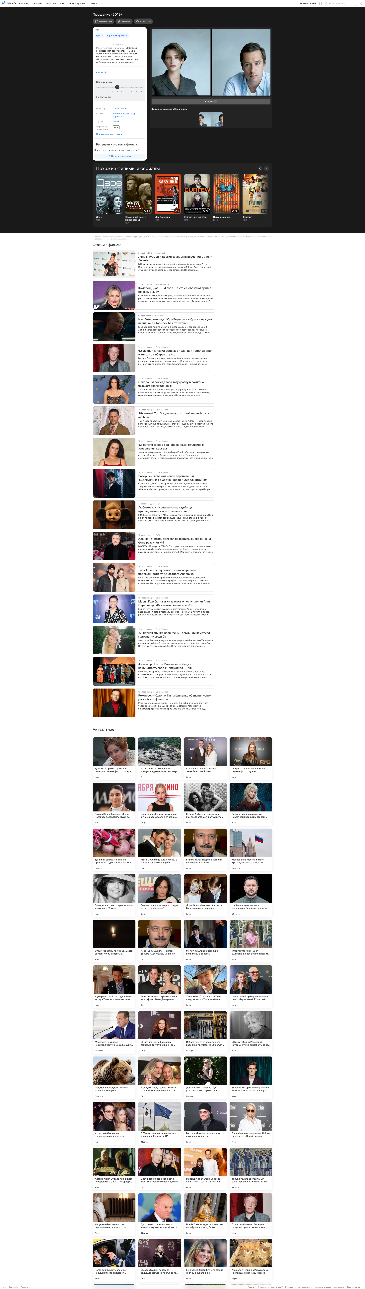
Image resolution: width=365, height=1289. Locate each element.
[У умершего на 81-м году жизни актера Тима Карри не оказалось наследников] (114, 986)
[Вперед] (266, 168)
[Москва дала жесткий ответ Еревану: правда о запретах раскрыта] (251, 850)
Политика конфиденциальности (298, 1287)
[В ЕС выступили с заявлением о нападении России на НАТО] (159, 1123)
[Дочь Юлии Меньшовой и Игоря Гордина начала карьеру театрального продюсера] (205, 895)
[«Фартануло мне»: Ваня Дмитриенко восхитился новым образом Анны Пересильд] (251, 941)
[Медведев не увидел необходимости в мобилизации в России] (114, 1032)
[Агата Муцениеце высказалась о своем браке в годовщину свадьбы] (159, 850)
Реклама (24, 1287)
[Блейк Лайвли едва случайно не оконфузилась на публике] (205, 1214)
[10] (141, 91)
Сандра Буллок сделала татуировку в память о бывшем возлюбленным (171, 383)
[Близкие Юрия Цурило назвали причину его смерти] (205, 850)
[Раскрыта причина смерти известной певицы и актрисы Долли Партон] (251, 804)
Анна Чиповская (121, 113)
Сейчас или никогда (195, 217)
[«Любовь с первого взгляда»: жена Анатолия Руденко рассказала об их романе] (205, 758)
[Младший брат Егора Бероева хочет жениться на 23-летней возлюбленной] (205, 1169)
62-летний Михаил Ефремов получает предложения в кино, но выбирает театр (175, 352)
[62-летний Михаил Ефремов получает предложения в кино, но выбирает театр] (251, 1214)
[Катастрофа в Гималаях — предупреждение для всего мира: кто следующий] (159, 758)
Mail (4, 1287)
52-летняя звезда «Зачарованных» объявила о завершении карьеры (171, 446)
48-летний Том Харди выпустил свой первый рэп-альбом (173, 415)
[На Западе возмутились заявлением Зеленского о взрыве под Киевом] (251, 895)
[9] (137, 91)
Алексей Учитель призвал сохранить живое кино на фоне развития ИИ (174, 540)
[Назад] (260, 168)
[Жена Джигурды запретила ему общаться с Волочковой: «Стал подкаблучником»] (159, 1078)
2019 (96, 30)
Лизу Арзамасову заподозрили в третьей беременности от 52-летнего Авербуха (167, 572)
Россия (116, 121)
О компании (13, 1287)
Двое (99, 217)
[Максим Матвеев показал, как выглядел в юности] (205, 1123)
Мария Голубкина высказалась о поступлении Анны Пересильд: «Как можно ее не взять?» (174, 603)
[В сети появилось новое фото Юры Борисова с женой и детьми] (159, 1169)
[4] (113, 91)
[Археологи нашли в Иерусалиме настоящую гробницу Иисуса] (251, 1260)
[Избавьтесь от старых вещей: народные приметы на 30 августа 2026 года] (205, 1032)
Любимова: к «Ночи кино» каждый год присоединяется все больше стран (165, 509)
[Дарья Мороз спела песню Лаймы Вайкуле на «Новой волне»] (251, 1123)
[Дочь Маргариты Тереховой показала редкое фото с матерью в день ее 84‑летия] (114, 758)
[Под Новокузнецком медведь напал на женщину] (114, 1078)
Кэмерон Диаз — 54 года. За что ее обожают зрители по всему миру (175, 289)
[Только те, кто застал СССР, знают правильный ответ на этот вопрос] (251, 1169)
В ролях (99, 113)
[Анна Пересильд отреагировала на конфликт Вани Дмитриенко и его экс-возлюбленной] (159, 986)
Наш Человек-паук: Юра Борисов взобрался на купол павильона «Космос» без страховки (175, 321)
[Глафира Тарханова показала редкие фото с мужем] (251, 758)
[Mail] (4, 3)
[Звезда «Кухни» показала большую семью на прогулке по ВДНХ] (159, 1260)
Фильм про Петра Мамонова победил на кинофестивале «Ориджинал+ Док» (165, 666)
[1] (99, 91)
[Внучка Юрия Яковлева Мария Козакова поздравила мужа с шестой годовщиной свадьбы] (114, 804)
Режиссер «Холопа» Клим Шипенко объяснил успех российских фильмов (174, 697)
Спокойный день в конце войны (135, 218)
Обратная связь (353, 1287)
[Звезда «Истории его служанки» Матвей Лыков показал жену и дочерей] (251, 1078)
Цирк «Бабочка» (222, 217)
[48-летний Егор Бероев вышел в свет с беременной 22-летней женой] (251, 986)
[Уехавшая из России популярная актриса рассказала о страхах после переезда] (159, 804)
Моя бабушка (162, 217)
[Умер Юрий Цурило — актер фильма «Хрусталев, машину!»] (159, 941)
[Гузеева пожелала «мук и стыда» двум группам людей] (159, 895)
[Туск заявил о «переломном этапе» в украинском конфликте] (159, 1214)
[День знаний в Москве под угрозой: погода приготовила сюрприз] (205, 1078)
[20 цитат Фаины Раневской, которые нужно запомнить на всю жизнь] (251, 1032)
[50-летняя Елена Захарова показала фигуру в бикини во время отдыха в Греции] (159, 1032)
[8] (132, 91)
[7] (127, 91)
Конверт (247, 217)
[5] (118, 91)
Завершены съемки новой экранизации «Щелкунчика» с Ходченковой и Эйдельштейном (172, 478)
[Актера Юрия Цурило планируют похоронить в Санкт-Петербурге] (114, 1169)
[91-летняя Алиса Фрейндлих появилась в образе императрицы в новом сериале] (205, 941)
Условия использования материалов (329, 1287)
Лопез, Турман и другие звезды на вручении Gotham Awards (175, 258)
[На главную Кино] (11, 3)
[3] (108, 91)
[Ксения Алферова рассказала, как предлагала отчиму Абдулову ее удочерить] (205, 804)
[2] (103, 91)
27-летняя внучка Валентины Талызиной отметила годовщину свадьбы (174, 634)
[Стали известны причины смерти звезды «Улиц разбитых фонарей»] (114, 941)
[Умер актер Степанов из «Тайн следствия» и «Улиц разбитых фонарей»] (205, 986)
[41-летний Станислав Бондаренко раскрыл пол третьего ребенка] (114, 1123)
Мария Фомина (120, 108)
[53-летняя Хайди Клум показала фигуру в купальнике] (205, 1260)
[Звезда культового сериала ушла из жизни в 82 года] (114, 895)
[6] (122, 91)
